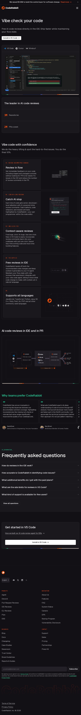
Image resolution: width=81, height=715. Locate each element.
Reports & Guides (8, 661)
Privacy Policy (7, 707)
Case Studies (7, 645)
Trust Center (6, 653)
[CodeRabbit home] (10, 8)
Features (45, 599)
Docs (4, 637)
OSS (3, 619)
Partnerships (47, 645)
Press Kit (45, 649)
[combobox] (5, 580)
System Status (47, 607)
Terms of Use (24, 674)
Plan (3, 615)
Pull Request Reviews (10, 603)
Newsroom (6, 649)
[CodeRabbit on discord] (13, 580)
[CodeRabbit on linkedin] (22, 580)
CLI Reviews (6, 611)
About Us (45, 595)
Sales (44, 637)
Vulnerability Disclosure (51, 623)
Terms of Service (8, 703)
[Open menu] (77, 8)
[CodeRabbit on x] (18, 580)
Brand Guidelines (8, 657)
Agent (4, 595)
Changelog (6, 641)
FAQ (43, 603)
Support (45, 633)
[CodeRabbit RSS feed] (26, 580)
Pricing (44, 641)
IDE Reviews (7, 607)
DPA (43, 615)
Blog (3, 633)
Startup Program (48, 619)
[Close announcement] (77, 2)
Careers (45, 611)
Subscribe (73, 669)
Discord (5, 599)
